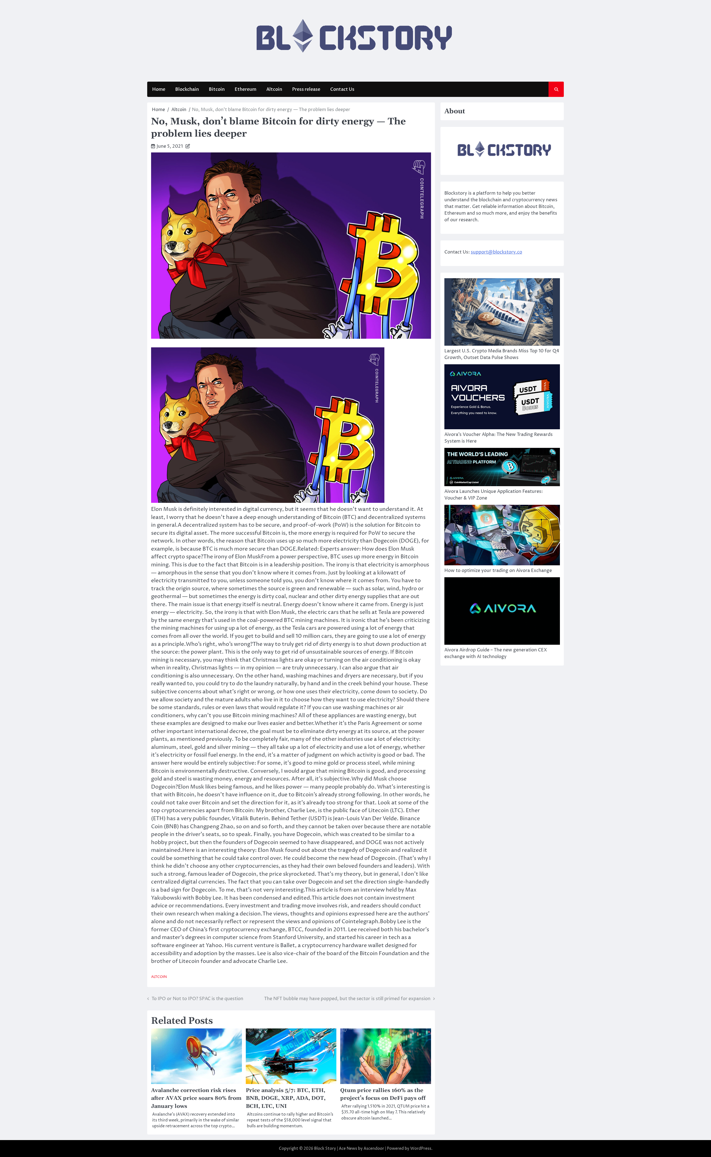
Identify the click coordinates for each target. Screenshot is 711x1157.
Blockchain (187, 89)
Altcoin (274, 89)
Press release (306, 89)
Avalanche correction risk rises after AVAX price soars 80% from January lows (196, 1098)
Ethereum (245, 89)
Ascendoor (374, 1148)
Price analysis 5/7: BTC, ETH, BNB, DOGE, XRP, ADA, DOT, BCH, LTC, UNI (286, 1098)
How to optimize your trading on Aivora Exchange (498, 571)
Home (158, 89)
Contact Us (342, 89)
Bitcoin (217, 89)
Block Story (325, 1148)
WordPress (420, 1148)
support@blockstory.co (496, 252)
